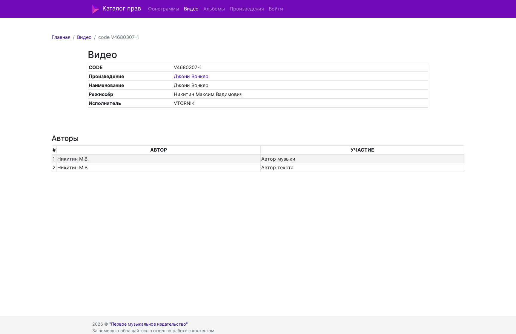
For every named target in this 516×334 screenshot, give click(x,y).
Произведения (247, 9)
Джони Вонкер (191, 76)
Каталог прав (121, 8)
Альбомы (214, 9)
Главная (61, 37)
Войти (276, 9)
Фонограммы (163, 9)
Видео (191, 9)
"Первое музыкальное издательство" (148, 324)
